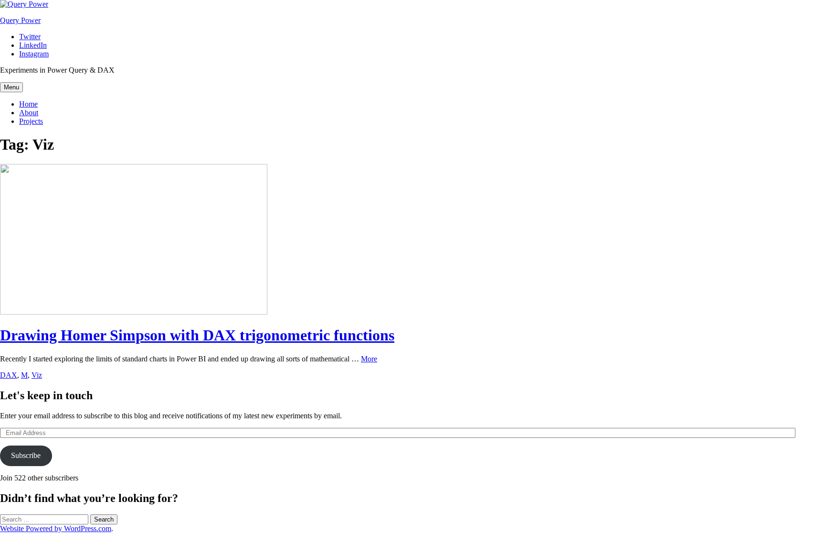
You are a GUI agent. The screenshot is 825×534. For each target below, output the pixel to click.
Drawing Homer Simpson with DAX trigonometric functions (197, 335)
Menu (11, 87)
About (28, 113)
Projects (31, 121)
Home (28, 104)
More (369, 359)
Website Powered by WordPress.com (55, 528)
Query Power (20, 20)
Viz (37, 375)
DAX (8, 375)
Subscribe (26, 455)
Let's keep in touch (46, 395)
